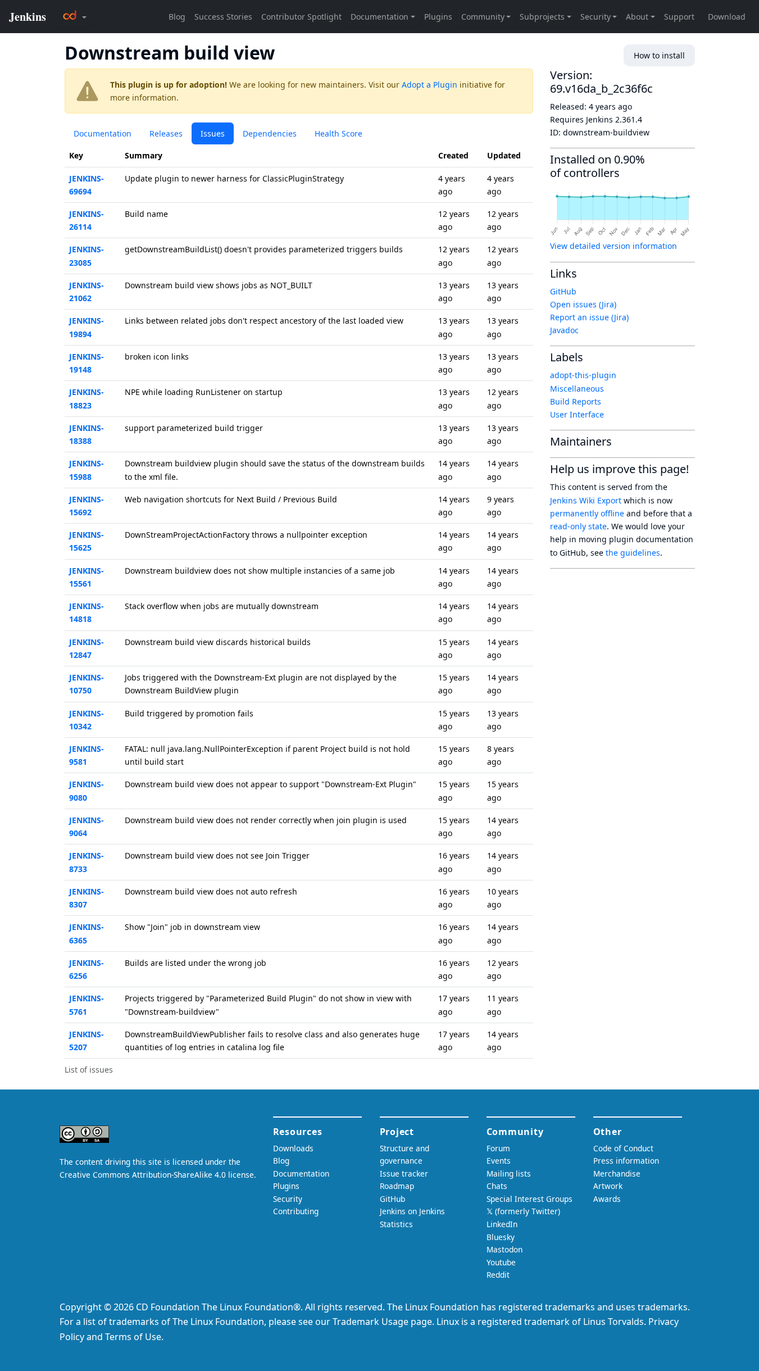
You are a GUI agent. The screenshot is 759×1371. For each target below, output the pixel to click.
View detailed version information (613, 245)
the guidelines (633, 552)
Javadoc (564, 330)
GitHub (563, 291)
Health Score (338, 133)
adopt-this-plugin (583, 375)
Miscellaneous (577, 388)
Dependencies (270, 133)
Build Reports (575, 401)
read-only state (578, 526)
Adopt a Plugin (429, 84)
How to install (659, 55)
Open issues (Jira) (583, 304)
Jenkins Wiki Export (585, 500)
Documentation (102, 133)
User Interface (577, 414)
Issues (213, 133)
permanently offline (587, 513)
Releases (166, 133)
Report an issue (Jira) (589, 317)
